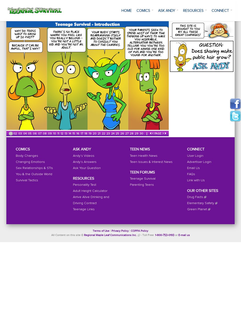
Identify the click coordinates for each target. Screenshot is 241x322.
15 (74, 133)
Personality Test (84, 184)
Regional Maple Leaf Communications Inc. (110, 235)
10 (55, 133)
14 (70, 133)
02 (15, 133)
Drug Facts (195, 197)
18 (86, 133)
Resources (194, 10)
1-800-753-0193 (164, 235)
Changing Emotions (30, 162)
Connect (221, 10)
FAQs (191, 174)
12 (62, 133)
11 (58, 133)
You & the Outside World (34, 174)
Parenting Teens (142, 184)
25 (118, 133)
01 (11, 133)
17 (82, 133)
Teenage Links (84, 209)
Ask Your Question (87, 168)
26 (122, 133)
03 (20, 133)
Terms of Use (101, 231)
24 (113, 133)
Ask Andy (167, 10)
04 (25, 133)
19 (90, 133)
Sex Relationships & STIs (34, 168)
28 (132, 133)
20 (95, 133)
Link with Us (196, 180)
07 (40, 133)
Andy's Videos (83, 155)
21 (99, 133)
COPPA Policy (139, 231)
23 (109, 133)
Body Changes (27, 155)
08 (45, 133)
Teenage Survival (143, 178)
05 (30, 133)
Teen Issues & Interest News (151, 162)
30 (142, 133)
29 (137, 133)
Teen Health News (143, 155)
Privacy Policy (120, 231)
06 (35, 133)
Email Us (193, 168)
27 (127, 133)
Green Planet (197, 209)
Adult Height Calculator (90, 191)
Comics (144, 10)
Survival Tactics (27, 180)
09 (50, 133)
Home (126, 10)
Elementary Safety (200, 203)
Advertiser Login (199, 162)
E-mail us (184, 235)
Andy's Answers (84, 162)
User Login (195, 155)
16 (78, 133)
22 (104, 133)
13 (66, 133)
